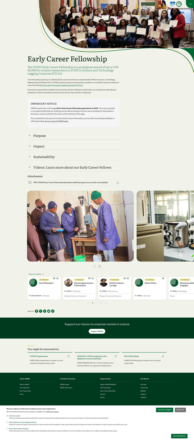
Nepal (47, 296)
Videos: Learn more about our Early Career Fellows (72, 167)
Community (144, 388)
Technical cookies (14, 416)
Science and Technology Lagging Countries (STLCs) (62, 85)
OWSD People (64, 384)
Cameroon (114, 291)
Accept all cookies (164, 410)
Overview (143, 384)
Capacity (143, 394)
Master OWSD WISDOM (108, 384)
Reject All (180, 410)
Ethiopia (184, 291)
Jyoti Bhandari (46, 283)
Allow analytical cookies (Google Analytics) (23, 422)
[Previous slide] (94, 266)
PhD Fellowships (105, 388)
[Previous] (88, 303)
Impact (38, 146)
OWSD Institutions (66, 388)
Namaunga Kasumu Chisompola (83, 284)
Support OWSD (97, 331)
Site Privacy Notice (52, 411)
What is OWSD (24, 384)
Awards (102, 394)
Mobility (143, 391)
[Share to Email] (48, 311)
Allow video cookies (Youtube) (18, 428)
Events (102, 397)
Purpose (39, 135)
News (21, 394)
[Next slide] (99, 266)
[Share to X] (40, 311)
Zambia (78, 291)
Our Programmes (25, 391)
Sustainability (44, 156)
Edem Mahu (151, 283)
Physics (172, 296)
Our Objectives (24, 388)
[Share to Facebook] (36, 311)
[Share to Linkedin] (44, 311)
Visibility (143, 397)
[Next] (106, 303)
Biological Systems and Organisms (75, 296)
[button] (52, 311)
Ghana (148, 296)
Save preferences (179, 436)
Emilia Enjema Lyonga (116, 284)
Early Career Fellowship (107, 391)
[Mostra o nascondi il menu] (190, 4)
